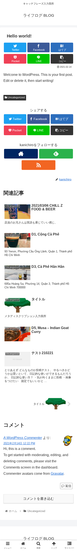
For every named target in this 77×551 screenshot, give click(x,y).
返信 (67, 486)
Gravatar (57, 473)
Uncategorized (16, 97)
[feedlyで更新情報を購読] (56, 154)
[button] (69, 419)
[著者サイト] (21, 154)
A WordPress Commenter (22, 438)
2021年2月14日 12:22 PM (19, 443)
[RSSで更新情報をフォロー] (38, 165)
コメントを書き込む (38, 498)
